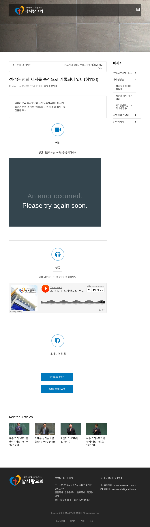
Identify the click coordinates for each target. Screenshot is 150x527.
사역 (83, 521)
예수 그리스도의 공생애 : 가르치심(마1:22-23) (18, 441)
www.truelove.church (125, 485)
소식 (91, 521)
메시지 (73, 521)
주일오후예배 (50, 86)
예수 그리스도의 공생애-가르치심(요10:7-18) (95, 441)
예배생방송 (118, 79)
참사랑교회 (60, 521)
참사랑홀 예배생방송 (123, 87)
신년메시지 (118, 121)
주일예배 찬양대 (121, 115)
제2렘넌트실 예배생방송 (122, 107)
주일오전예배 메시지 (123, 72)
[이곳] (58, 152)
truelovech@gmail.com (124, 489)
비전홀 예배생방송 (123, 97)
